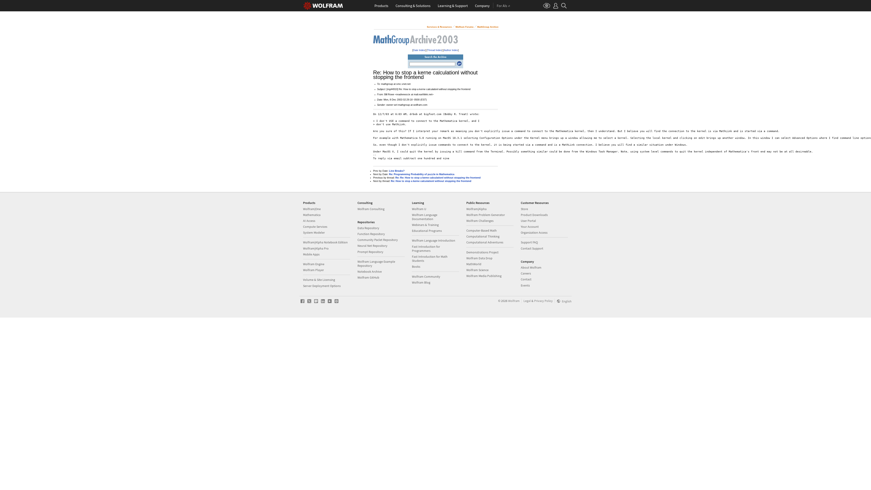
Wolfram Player (313, 270)
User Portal (528, 221)
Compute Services (315, 227)
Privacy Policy (543, 301)
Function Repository (371, 234)
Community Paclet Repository (377, 240)
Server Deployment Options (322, 286)
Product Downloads (534, 215)
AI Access (309, 221)
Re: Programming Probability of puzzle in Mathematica (421, 174)
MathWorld (473, 264)
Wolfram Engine (313, 264)
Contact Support (532, 248)
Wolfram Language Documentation (424, 217)
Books (416, 267)
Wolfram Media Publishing (484, 276)
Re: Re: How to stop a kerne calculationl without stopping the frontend (438, 177)
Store (524, 209)
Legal (527, 301)
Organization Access (534, 232)
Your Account (530, 227)
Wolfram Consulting (370, 209)
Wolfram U (419, 209)
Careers (526, 273)
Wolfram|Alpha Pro (316, 248)
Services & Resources (439, 27)
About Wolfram (531, 267)
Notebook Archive (369, 272)
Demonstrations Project (482, 252)
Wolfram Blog (421, 282)
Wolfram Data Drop (479, 258)
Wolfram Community (426, 276)
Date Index (419, 50)
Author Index (451, 50)
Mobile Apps (311, 254)
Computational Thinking (482, 236)
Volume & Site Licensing (319, 280)
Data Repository (368, 228)
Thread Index (434, 50)
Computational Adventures (484, 242)
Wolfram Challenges (480, 221)
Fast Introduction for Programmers (426, 249)
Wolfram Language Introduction (433, 240)
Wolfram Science (477, 270)
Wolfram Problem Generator (485, 215)
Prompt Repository (370, 252)
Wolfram (514, 301)
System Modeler (314, 232)
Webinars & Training (425, 225)
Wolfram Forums (464, 27)
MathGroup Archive (488, 27)
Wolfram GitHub (368, 277)
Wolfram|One (312, 209)
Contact (526, 279)
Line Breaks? (397, 170)
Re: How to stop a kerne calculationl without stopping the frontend (431, 181)
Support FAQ (529, 242)
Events (525, 285)
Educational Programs (427, 231)
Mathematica (312, 215)
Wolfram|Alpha (476, 209)
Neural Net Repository (372, 246)
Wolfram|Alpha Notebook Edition (325, 242)
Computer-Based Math (481, 230)
